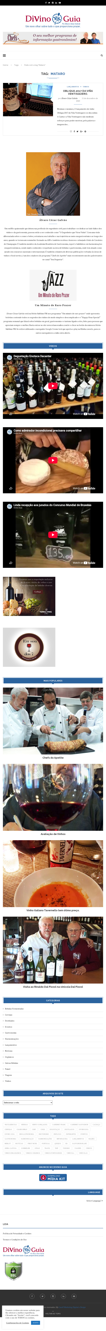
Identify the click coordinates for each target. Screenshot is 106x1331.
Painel (7, 1069)
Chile (43, 1129)
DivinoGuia (83, 1129)
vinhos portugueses (53, 1153)
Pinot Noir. (32, 1143)
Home (5, 65)
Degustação (55, 1129)
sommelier (25, 1148)
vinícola (70, 1153)
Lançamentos (73, 87)
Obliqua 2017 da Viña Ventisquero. (78, 92)
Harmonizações (12, 1038)
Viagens (8, 1075)
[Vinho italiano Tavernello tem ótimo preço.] (53, 841)
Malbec (92, 1139)
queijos (58, 1143)
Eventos (8, 1026)
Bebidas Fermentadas (14, 1008)
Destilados (9, 1020)
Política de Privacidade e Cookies (17, 1233)
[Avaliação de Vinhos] (53, 765)
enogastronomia (26, 1134)
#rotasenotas (11, 1125)
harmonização (27, 1139)
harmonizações (45, 1139)
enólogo (57, 1134)
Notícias (8, 1051)
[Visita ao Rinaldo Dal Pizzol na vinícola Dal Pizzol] (53, 918)
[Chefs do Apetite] (53, 689)
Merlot (8, 1143)
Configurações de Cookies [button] (17, 1323)
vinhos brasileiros (13, 1153)
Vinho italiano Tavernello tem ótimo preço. (53, 910)
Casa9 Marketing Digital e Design (72, 1307)
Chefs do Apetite (53, 757)
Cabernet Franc (59, 1125)
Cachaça (96, 1125)
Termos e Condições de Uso (15, 1239)
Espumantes (71, 1134)
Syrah (37, 1148)
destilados (69, 1129)
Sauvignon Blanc (79, 1143)
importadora (62, 1139)
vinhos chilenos (33, 1153)
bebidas (24, 1125)
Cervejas (8, 1014)
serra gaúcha (11, 1148)
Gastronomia (10, 1032)
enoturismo (44, 1134)
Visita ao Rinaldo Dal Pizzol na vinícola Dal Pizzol (53, 986)
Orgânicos (9, 1057)
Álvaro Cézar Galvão (69, 98)
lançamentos (78, 1139)
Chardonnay (22, 1129)
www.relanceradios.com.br (58, 325)
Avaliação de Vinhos (53, 834)
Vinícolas (83, 1153)
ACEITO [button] (35, 1323)
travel (47, 1148)
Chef (34, 1129)
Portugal (46, 1143)
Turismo (66, 1148)
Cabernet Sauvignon (79, 1125)
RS (66, 1143)
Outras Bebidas (11, 1063)
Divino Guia (10, 1134)
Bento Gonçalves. (40, 1125)
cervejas (8, 1129)
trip (56, 1148)
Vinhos (86, 87)
